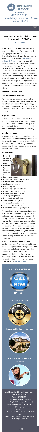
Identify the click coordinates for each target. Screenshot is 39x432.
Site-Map (31, 412)
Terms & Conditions (11, 412)
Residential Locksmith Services (19, 329)
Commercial (27, 404)
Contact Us (19, 409)
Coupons (29, 407)
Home (9, 404)
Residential (17, 404)
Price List (23, 412)
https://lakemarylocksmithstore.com (19, 399)
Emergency (20, 407)
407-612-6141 (19, 15)
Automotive (10, 407)
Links (19, 414)
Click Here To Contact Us (19, 269)
